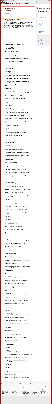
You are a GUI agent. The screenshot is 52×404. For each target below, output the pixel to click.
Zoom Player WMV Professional (43, 44)
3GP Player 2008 (41, 40)
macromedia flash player (19, 30)
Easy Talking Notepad (43, 386)
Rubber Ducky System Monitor (35, 384)
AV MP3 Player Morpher (43, 390)
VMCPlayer (40, 30)
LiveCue (41, 387)
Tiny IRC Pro (3, 386)
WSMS (3, 390)
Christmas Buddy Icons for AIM (6, 388)
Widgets (26, 3)
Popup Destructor (14, 391)
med (24, 30)
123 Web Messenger (5, 391)
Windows (18, 3)
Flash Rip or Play (23, 384)
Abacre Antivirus (14, 390)
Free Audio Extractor (43, 385)
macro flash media (40, 11)
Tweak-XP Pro (33, 393)
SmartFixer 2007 (33, 390)
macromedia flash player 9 (8, 30)
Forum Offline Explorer (24, 388)
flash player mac (45, 11)
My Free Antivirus (14, 384)
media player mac (40, 8)
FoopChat (3, 385)
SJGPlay (39, 32)
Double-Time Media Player (44, 384)
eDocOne (22, 389)
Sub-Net (13, 387)
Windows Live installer (5, 384)
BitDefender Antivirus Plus (15, 386)
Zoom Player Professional (42, 43)
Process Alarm (33, 388)
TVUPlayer (39, 24)
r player (30, 30)
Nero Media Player (41, 31)
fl (25, 30)
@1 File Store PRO (23, 390)
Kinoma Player (40, 23)
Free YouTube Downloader (25, 392)
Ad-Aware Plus (14, 388)
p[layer (47, 8)
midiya (27, 30)
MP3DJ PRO (42, 388)
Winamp (41, 389)
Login (47, 0)
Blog (30, 3)
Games (22, 3)
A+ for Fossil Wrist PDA (34, 392)
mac (33, 30)
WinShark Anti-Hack (14, 392)
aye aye (44, 8)
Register (50, 0)
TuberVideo (40, 25)
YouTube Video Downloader (25, 393)
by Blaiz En (3, 387)
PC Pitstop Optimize (33, 389)
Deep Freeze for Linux (15, 385)
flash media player (40, 12)
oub (31, 391)
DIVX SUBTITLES (23, 391)
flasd (14, 30)
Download (9, 10)
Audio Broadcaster (43, 391)
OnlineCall (3, 389)
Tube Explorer (23, 387)
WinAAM (32, 387)
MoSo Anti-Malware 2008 (15, 389)
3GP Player (40, 39)
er (38, 41)
